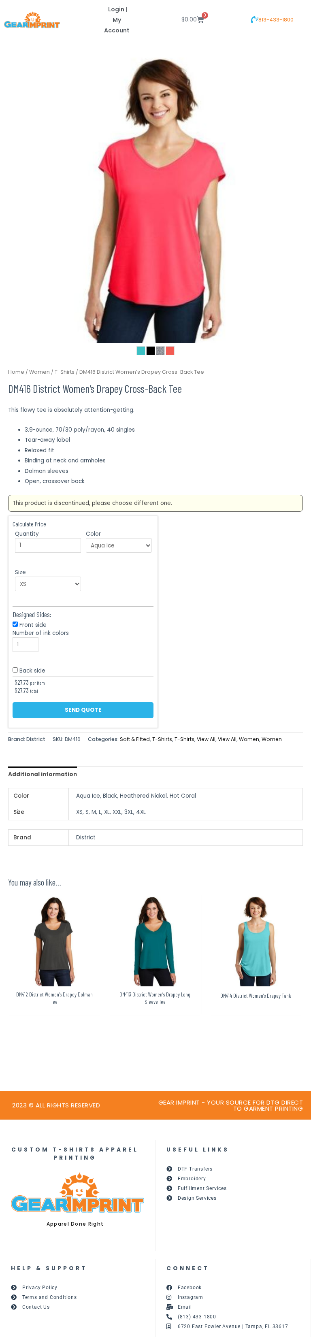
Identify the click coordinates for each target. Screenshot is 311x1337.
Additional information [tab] (42, 774)
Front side (33, 625)
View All (206, 739)
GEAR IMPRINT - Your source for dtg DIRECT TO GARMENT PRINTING (230, 1105)
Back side (32, 671)
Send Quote (83, 710)
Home (16, 371)
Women (39, 371)
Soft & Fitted (135, 739)
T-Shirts (65, 371)
